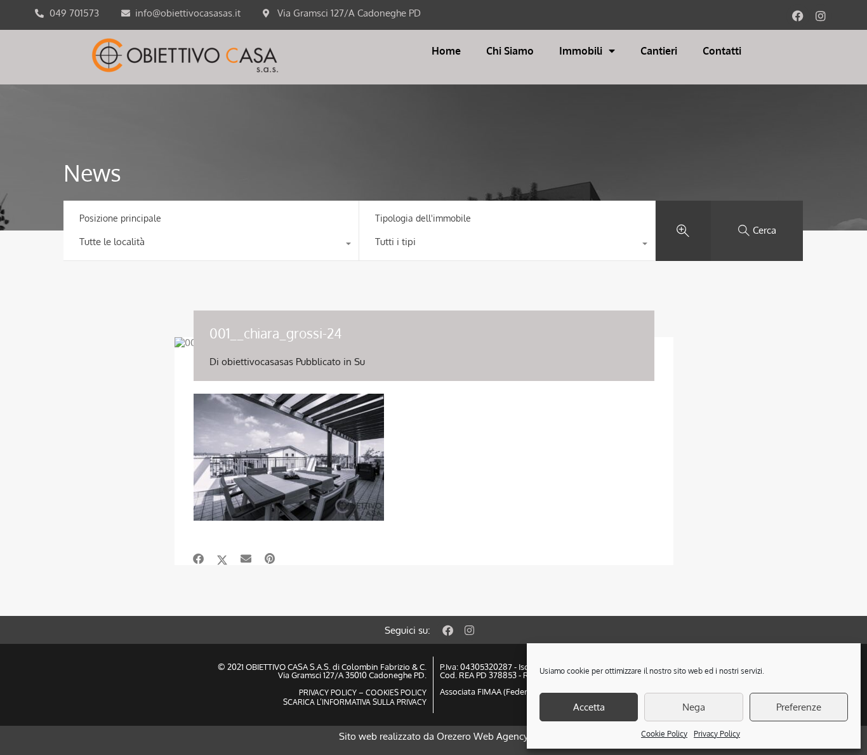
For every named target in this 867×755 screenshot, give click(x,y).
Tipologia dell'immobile (423, 218)
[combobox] (211, 245)
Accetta (589, 707)
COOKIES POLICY (395, 692)
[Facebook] (797, 15)
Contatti (722, 50)
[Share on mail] (246, 558)
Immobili (580, 50)
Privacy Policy (717, 733)
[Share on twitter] (222, 558)
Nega (693, 707)
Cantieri (658, 50)
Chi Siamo (510, 50)
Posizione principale (120, 218)
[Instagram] (820, 15)
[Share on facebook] (198, 558)
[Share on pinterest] (270, 558)
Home (446, 50)
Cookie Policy (664, 733)
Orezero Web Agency (482, 736)
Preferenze (798, 707)
